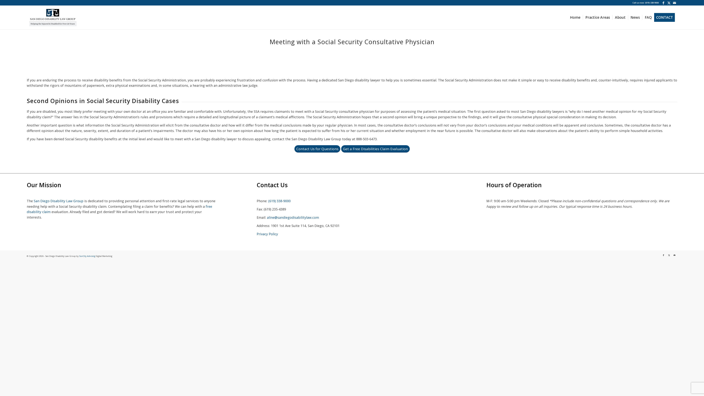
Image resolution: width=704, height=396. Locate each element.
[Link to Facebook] (663, 3)
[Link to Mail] (674, 3)
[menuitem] (575, 17)
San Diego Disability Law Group (58, 201)
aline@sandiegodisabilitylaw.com (293, 217)
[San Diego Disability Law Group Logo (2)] (53, 17)
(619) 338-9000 (279, 201)
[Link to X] (669, 3)
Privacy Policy (267, 234)
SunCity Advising (87, 256)
